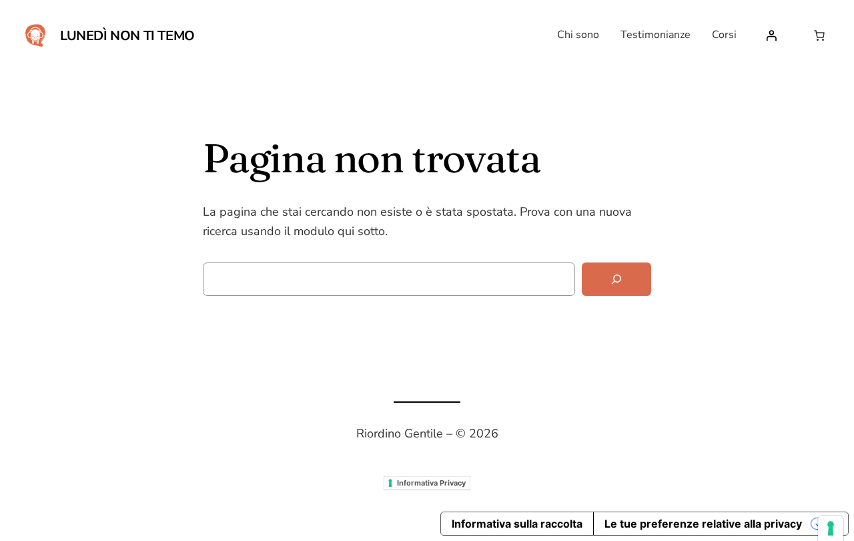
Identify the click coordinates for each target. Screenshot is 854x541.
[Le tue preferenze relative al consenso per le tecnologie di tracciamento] (830, 528)
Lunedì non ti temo (127, 36)
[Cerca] (616, 279)
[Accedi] (771, 35)
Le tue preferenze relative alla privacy (703, 523)
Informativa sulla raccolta (517, 523)
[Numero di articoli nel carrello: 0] (819, 35)
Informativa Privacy (431, 482)
